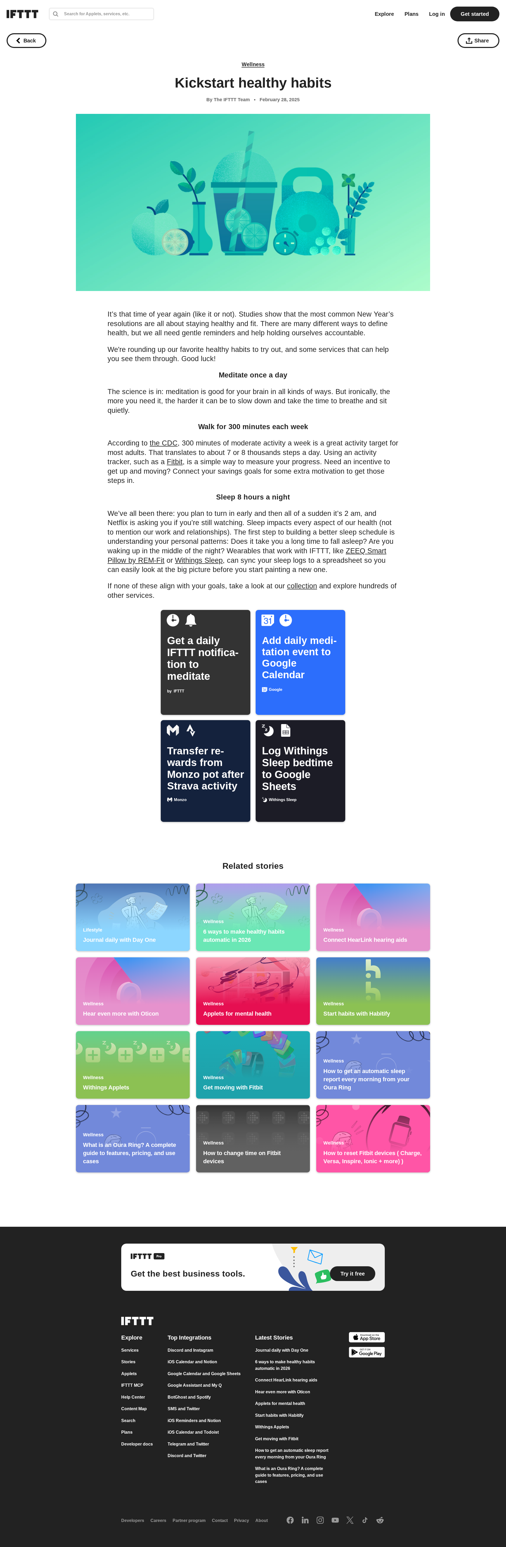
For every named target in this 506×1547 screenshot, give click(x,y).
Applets (129, 1373)
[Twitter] (350, 1520)
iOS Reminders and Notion (194, 1420)
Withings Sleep (199, 560)
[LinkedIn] (305, 1520)
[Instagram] (320, 1520)
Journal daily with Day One (281, 1350)
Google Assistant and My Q (195, 1385)
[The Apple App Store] (367, 1338)
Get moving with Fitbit (276, 1439)
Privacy (241, 1520)
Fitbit (175, 462)
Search (128, 1420)
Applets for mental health (280, 1403)
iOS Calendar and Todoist (193, 1432)
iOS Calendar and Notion (192, 1362)
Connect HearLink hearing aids (286, 1380)
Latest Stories (274, 1337)
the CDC (164, 443)
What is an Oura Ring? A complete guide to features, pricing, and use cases (289, 1475)
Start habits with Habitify (279, 1415)
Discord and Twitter (187, 1455)
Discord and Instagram (190, 1350)
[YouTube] (335, 1520)
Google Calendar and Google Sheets (204, 1373)
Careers (158, 1520)
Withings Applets (272, 1427)
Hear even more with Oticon (282, 1392)
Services (130, 1350)
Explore (384, 14)
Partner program (189, 1520)
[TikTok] (365, 1520)
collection (302, 586)
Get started (475, 14)
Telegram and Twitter (188, 1444)
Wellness (253, 64)
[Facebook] (290, 1520)
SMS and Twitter (184, 1409)
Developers (132, 1520)
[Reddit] (380, 1520)
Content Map (134, 1409)
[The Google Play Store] (367, 1353)
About (261, 1520)
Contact (220, 1520)
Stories (128, 1362)
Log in (437, 14)
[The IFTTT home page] (22, 14)
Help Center (133, 1397)
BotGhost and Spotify (189, 1397)
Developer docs (137, 1444)
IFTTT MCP (132, 1385)
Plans (412, 14)
